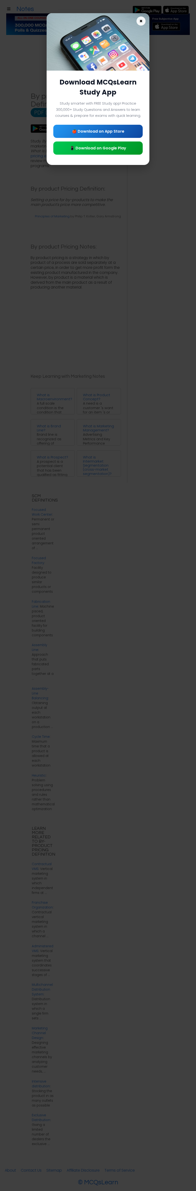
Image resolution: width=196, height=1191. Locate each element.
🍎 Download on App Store (98, 131)
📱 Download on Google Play (98, 148)
